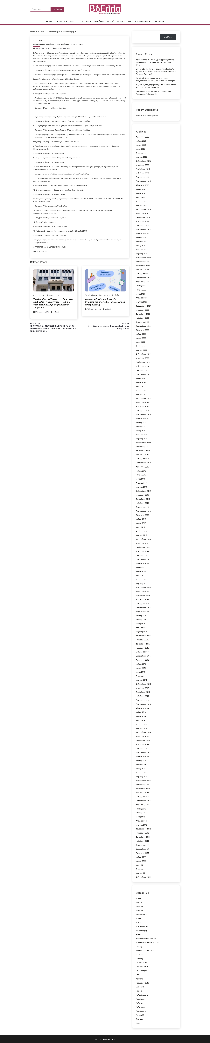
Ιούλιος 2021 (141, 378)
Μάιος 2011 (140, 865)
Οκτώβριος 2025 (142, 177)
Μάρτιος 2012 (141, 825)
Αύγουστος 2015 (142, 660)
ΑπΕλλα (139, 918)
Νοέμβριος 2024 (142, 221)
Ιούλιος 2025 (141, 189)
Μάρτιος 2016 (141, 632)
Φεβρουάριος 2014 (143, 732)
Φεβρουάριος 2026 (143, 161)
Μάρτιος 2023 (141, 302)
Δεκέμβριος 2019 (143, 451)
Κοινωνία (139, 979)
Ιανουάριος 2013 (142, 785)
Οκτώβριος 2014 (142, 700)
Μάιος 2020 (140, 431)
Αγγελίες (139, 902)
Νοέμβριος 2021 (142, 366)
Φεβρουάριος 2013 (143, 781)
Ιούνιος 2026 (141, 145)
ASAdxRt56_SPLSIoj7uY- (63, 48)
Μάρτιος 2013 (141, 777)
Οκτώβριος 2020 (142, 411)
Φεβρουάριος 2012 (143, 829)
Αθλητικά (110, 21)
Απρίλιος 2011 (141, 869)
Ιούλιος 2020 (141, 423)
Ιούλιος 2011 (141, 857)
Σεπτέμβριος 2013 (143, 752)
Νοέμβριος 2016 (142, 600)
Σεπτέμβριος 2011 (143, 849)
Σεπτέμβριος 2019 (143, 463)
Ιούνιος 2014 (141, 716)
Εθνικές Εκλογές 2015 (145, 951)
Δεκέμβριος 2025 (143, 169)
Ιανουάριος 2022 (142, 358)
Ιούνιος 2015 (141, 668)
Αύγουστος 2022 (142, 330)
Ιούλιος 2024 (141, 237)
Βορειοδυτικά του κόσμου (138, 21)
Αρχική (49, 21)
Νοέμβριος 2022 (142, 318)
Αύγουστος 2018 (142, 515)
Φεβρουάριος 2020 (143, 443)
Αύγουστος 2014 (142, 708)
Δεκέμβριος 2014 (143, 692)
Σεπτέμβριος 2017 (143, 559)
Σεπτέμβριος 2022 (143, 326)
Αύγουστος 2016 (142, 612)
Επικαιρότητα (59, 21)
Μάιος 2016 (140, 624)
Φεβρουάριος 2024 (143, 258)
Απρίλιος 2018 (141, 531)
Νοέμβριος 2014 (142, 696)
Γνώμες (139, 947)
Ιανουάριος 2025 (142, 213)
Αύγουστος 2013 (142, 756)
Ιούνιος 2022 (141, 338)
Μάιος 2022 (140, 342)
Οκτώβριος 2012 (142, 797)
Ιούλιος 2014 (141, 712)
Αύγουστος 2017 (142, 563)
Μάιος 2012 (140, 817)
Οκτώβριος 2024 (142, 225)
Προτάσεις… (141, 1011)
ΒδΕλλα (120, 21)
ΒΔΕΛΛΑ (139, 935)
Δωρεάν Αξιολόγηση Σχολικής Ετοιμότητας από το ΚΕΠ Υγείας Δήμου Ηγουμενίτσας (105, 302)
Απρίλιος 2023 (141, 298)
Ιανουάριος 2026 (142, 165)
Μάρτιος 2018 (141, 535)
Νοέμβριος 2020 (142, 407)
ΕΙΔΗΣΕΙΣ (139, 955)
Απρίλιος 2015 (141, 676)
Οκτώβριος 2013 (142, 748)
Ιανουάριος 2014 (142, 736)
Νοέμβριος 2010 (142, 983)
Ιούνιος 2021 (141, 382)
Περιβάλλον (99, 21)
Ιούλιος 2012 (141, 809)
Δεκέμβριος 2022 (143, 314)
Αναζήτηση (168, 37)
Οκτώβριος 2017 (142, 555)
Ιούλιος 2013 (141, 761)
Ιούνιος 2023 (141, 290)
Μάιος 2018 (140, 527)
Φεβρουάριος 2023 (143, 306)
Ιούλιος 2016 (141, 616)
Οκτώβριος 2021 (142, 370)
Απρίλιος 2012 (141, 821)
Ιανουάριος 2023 (142, 310)
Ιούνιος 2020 (141, 427)
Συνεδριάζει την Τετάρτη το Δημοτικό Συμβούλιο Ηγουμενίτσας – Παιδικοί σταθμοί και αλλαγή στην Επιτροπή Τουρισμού (53, 303)
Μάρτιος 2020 (141, 439)
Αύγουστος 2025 (142, 185)
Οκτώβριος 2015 (142, 652)
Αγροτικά (139, 906)
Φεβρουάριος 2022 (143, 354)
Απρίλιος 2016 (141, 628)
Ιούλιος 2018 (141, 519)
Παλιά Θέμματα (142, 995)
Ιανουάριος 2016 (142, 640)
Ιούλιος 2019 (141, 471)
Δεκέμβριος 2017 (143, 547)
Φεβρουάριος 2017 (143, 588)
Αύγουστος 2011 (142, 853)
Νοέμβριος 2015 (142, 648)
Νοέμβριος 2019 (142, 455)
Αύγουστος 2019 (142, 467)
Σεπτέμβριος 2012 (143, 801)
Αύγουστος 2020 (142, 419)
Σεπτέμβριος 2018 (143, 511)
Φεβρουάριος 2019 (143, 491)
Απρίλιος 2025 (141, 201)
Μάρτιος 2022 (141, 350)
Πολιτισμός (84, 21)
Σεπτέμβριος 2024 (143, 229)
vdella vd (56, 312)
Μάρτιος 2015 (141, 680)
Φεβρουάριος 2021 (143, 398)
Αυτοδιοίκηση (39, 40)
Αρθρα (138, 923)
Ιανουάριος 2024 (142, 262)
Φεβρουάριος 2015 (143, 684)
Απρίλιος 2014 (141, 724)
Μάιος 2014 (140, 720)
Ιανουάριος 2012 (142, 833)
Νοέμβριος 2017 (142, 551)
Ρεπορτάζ (140, 1015)
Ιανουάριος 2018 (142, 543)
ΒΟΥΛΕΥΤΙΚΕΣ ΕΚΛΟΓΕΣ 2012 (147, 943)
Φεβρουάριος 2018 (143, 539)
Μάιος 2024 (140, 246)
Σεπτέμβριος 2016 (143, 608)
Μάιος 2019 (140, 479)
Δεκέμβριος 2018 (143, 499)
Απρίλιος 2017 (141, 579)
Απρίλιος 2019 (141, 483)
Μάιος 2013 (140, 769)
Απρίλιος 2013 (141, 773)
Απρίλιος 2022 (141, 346)
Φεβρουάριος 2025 (143, 209)
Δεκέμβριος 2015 (143, 644)
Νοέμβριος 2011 (142, 841)
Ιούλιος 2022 (141, 334)
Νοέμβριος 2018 (142, 503)
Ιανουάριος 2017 (142, 591)
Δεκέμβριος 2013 (143, 740)
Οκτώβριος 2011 (142, 845)
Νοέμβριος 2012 (142, 793)
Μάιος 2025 (140, 197)
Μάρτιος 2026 (141, 157)
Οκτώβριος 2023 (142, 274)
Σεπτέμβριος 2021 (143, 374)
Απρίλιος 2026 (141, 153)
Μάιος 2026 (140, 149)
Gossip (138, 898)
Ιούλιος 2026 (141, 141)
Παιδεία (115, 295)
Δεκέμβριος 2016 (143, 596)
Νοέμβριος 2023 (142, 270)
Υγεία (138, 1023)
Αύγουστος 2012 (142, 805)
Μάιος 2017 (140, 575)
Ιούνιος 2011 (141, 861)
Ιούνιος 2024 (141, 242)
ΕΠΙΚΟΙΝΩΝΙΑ (158, 21)
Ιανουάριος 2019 (142, 495)
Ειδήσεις (139, 959)
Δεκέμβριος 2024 (143, 217)
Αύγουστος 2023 (142, 282)
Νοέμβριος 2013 (142, 744)
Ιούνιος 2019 (141, 475)
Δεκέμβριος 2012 (143, 789)
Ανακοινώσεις (141, 914)
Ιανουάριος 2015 (142, 688)
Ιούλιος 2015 (141, 664)
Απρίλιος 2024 (141, 250)
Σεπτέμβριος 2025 (143, 181)
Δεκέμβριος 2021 (143, 362)
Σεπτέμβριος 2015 (143, 656)
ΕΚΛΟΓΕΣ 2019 (142, 967)
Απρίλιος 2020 (141, 435)
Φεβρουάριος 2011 (143, 877)
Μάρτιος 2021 (141, 394)
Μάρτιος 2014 (141, 728)
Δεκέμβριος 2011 (143, 837)
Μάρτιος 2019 (141, 487)
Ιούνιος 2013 (141, 765)
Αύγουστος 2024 (142, 234)
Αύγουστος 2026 (142, 137)
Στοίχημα (139, 1019)
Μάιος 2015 (140, 672)
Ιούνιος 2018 (141, 523)
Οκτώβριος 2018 (142, 507)
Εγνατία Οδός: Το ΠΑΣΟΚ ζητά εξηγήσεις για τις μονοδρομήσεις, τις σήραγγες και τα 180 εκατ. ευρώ (155, 62)
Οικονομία (140, 987)
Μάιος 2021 (140, 386)
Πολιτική (139, 1003)
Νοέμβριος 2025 (142, 173)
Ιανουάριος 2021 (142, 402)
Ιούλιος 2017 (141, 567)
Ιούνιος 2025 (141, 193)
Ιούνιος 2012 (141, 813)
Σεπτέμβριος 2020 (143, 414)
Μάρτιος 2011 (141, 873)
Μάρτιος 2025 (141, 205)
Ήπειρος (73, 21)
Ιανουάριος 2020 (142, 447)
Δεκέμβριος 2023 (143, 266)
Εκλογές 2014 (141, 963)
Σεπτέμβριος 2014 (143, 704)
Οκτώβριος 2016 (142, 604)
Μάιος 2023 (140, 294)
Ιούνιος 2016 (141, 620)
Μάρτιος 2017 (141, 584)
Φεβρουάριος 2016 (143, 636)
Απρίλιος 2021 (141, 390)
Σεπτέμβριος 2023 (143, 278)
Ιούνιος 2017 (141, 571)
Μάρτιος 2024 (141, 254)
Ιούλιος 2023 (141, 286)
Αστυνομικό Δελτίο (143, 926)
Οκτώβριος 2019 (142, 459)
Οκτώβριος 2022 (142, 322)
